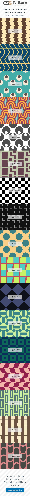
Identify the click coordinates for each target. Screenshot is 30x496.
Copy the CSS (15, 31)
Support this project (15, 490)
